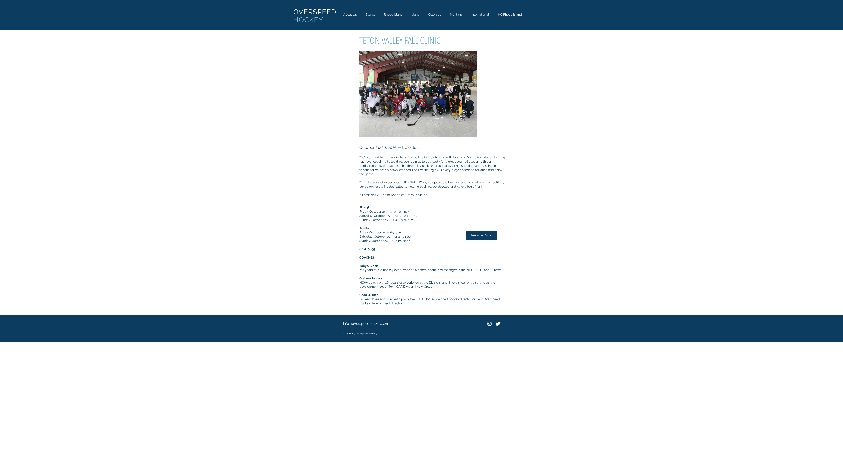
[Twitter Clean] (498, 324)
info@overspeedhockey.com (366, 323)
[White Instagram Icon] (489, 324)
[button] (370, 14)
